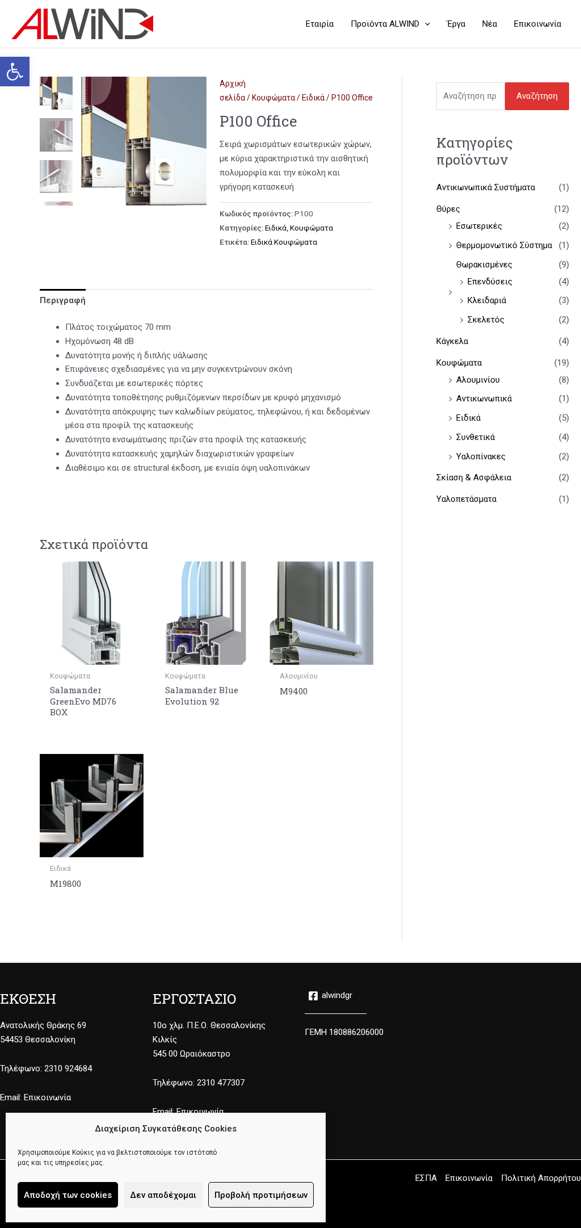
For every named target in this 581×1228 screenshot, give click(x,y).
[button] (15, 71)
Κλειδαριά (487, 300)
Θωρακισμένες (484, 264)
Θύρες (448, 209)
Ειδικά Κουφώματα (284, 241)
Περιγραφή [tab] (63, 300)
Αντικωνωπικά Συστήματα (485, 187)
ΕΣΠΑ (426, 1178)
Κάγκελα (452, 341)
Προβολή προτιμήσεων (261, 1195)
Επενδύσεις (490, 281)
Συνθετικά (475, 437)
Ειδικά (313, 97)
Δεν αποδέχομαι (163, 1195)
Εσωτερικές (479, 226)
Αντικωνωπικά (484, 398)
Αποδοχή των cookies (68, 1195)
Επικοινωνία (47, 1097)
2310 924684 (68, 1068)
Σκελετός (486, 320)
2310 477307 (221, 1083)
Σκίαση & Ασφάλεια (473, 477)
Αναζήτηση (537, 96)
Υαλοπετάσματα (466, 499)
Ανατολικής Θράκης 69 (43, 1025)
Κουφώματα (273, 97)
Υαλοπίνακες (481, 456)
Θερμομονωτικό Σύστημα (504, 245)
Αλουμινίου (478, 380)
